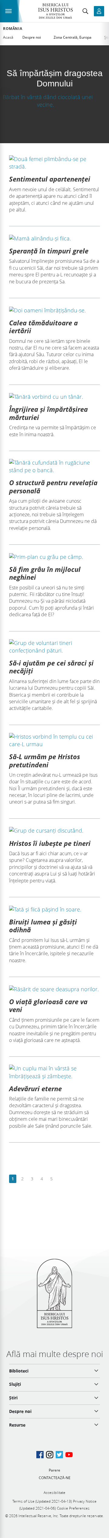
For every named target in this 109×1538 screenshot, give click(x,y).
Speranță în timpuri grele (48, 250)
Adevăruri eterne (35, 1088)
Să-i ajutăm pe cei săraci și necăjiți (51, 666)
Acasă (8, 37)
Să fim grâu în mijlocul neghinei (45, 573)
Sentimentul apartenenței (49, 178)
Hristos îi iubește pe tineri (50, 843)
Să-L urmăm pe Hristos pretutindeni (44, 760)
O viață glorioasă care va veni (48, 1005)
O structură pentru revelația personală (53, 486)
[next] (61, 1179)
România (12, 29)
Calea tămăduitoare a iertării (43, 326)
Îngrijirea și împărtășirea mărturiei (48, 413)
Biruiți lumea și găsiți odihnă (43, 925)
